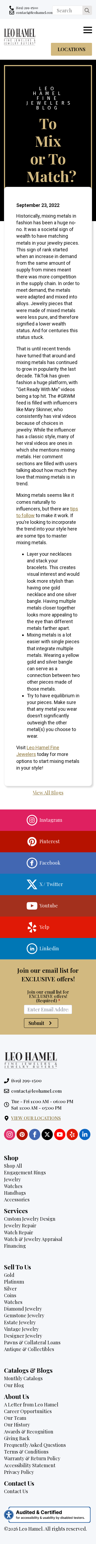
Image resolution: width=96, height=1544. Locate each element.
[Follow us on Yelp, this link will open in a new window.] (72, 1134)
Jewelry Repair (20, 1225)
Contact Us (16, 1491)
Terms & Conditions (26, 1451)
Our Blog (14, 1385)
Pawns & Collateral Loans (32, 1342)
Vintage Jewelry (21, 1329)
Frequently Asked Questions (35, 1445)
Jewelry (12, 1179)
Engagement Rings (25, 1172)
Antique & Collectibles (29, 1349)
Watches (13, 1186)
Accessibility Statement (29, 1465)
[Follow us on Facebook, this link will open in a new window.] (34, 1134)
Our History (17, 1424)
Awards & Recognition (28, 1431)
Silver (10, 1288)
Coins (10, 1295)
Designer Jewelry (23, 1336)
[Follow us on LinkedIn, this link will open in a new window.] (84, 1134)
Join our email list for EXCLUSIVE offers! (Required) (48, 996)
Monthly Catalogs (23, 1378)
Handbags (15, 1193)
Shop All (13, 1166)
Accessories (17, 1199)
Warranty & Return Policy (32, 1458)
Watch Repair (18, 1232)
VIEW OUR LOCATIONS (36, 1118)
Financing (15, 1246)
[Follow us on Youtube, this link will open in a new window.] (59, 1134)
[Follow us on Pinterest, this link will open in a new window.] (22, 1134)
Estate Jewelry (20, 1322)
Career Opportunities (28, 1411)
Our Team (15, 1418)
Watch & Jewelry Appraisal (33, 1239)
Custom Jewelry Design (29, 1219)
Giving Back (17, 1438)
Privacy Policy (19, 1472)
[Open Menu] (87, 30)
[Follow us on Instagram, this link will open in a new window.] (9, 1134)
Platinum (14, 1281)
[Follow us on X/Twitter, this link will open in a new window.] (47, 1134)
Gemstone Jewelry (24, 1315)
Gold (9, 1275)
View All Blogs (48, 792)
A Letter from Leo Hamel (31, 1404)
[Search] (87, 10)
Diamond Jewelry (23, 1308)
